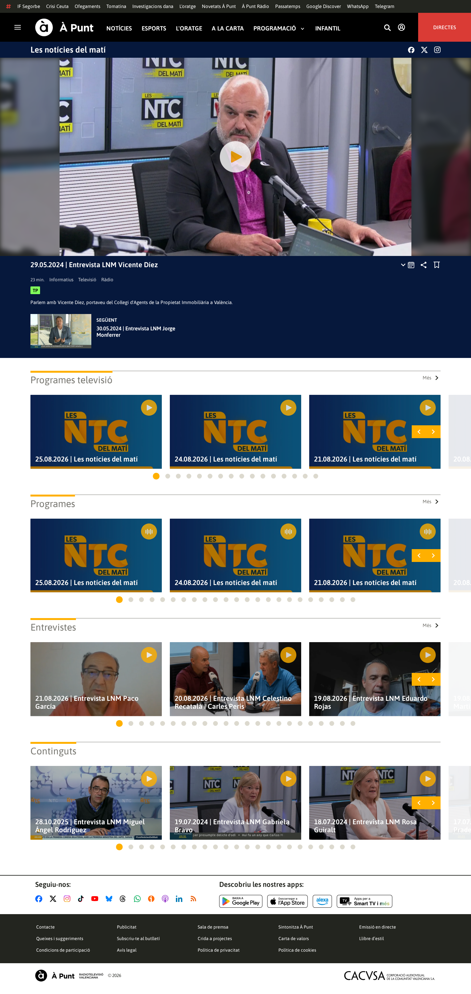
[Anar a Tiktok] (82, 899)
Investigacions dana (152, 6)
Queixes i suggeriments (59, 938)
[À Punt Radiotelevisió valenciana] (69, 975)
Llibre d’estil (371, 938)
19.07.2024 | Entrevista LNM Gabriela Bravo (232, 826)
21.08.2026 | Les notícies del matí (365, 459)
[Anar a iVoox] (152, 899)
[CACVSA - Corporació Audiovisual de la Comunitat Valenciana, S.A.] (389, 975)
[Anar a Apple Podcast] (166, 899)
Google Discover (323, 6)
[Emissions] (408, 265)
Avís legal (126, 950)
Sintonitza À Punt (295, 927)
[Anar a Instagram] (68, 899)
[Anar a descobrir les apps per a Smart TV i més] (364, 901)
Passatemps (287, 6)
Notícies (119, 28)
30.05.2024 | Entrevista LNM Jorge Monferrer (135, 331)
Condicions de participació (63, 950)
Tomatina (116, 6)
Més (427, 377)
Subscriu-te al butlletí (138, 938)
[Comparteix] (423, 265)
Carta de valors (293, 938)
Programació (274, 28)
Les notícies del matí (68, 50)
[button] (156, 476)
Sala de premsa (213, 927)
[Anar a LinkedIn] (180, 899)
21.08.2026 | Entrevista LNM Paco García (87, 702)
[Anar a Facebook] (40, 899)
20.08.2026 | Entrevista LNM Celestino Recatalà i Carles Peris (233, 702)
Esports (154, 28)
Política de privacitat (219, 950)
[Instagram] (437, 50)
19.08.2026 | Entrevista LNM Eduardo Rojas (371, 702)
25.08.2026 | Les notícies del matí (86, 459)
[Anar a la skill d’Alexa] (322, 901)
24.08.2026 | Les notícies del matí (226, 459)
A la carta (228, 28)
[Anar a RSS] (195, 899)
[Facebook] (411, 50)
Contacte (45, 927)
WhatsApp (358, 6)
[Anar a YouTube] (96, 899)
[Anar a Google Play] (240, 901)
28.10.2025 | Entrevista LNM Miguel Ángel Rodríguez (90, 826)
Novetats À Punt (219, 6)
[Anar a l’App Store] (287, 901)
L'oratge (187, 6)
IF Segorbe (28, 6)
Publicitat (126, 927)
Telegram (384, 6)
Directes (444, 27)
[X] (424, 50)
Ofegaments (87, 6)
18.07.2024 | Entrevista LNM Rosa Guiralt (365, 826)
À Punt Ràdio (255, 6)
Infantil (327, 28)
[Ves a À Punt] (64, 27)
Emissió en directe (377, 927)
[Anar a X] (54, 899)
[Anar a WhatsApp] (138, 899)
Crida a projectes (215, 938)
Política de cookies (297, 950)
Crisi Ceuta (57, 6)
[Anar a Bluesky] (110, 899)
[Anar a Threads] (124, 899)
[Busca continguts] (387, 28)
